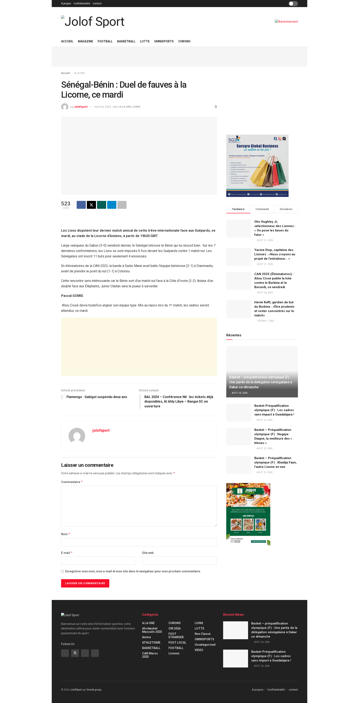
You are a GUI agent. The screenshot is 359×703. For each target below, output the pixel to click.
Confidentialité (82, 3)
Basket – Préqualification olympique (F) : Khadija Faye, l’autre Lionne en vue (275, 462)
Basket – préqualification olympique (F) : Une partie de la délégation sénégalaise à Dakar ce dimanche (260, 382)
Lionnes (174, 653)
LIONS (136, 106)
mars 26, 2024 (102, 106)
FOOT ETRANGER (176, 635)
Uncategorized (205, 644)
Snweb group (94, 689)
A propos (66, 3)
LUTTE (145, 41)
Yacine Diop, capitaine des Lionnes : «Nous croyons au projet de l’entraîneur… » (274, 254)
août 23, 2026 (239, 393)
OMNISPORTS (164, 41)
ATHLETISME (151, 642)
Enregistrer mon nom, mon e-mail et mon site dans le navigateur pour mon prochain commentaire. (133, 571)
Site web (148, 552)
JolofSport (76, 689)
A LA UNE (79, 73)
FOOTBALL (105, 41)
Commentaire (72, 482)
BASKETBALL (126, 41)
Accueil (67, 41)
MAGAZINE (85, 41)
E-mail (67, 553)
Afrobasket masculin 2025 (152, 630)
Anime (146, 637)
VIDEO (199, 650)
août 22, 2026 (264, 420)
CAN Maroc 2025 (150, 655)
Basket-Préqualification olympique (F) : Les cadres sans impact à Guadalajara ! (274, 410)
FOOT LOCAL (177, 642)
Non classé (202, 633)
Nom (65, 534)
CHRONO (184, 41)
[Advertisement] (179, 56)
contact (97, 3)
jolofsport (81, 106)
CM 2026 (174, 628)
